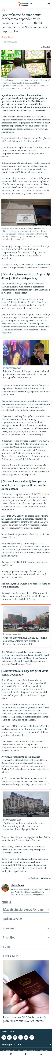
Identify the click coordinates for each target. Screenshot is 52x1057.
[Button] (46, 47)
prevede (45, 494)
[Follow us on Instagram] (15, 1037)
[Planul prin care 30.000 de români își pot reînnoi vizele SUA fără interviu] (26, 987)
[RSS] (20, 1037)
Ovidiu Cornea (7, 37)
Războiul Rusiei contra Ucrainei (23, 909)
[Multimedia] (26, 1054)
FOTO (6, 947)
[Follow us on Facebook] (3, 1037)
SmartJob (9, 937)
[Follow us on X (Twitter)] (31, 1037)
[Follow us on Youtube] (9, 1037)
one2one (8, 928)
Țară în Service (12, 919)
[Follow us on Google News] (26, 1037)
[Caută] (41, 1054)
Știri (3, 10)
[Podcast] (11, 1054)
